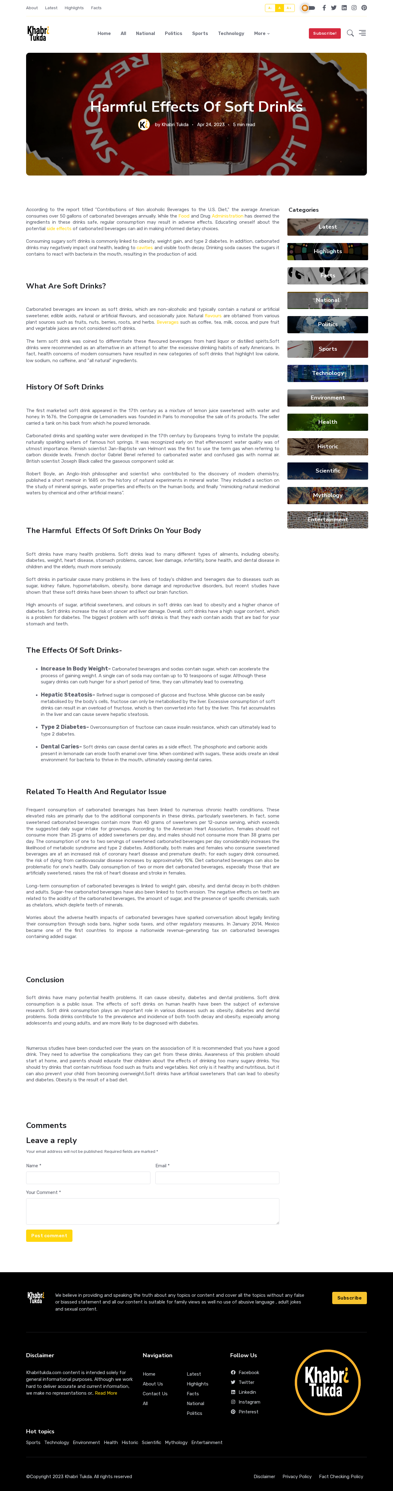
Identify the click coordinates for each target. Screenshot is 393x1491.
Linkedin (247, 1392)
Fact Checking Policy (341, 1476)
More (260, 33)
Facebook (249, 1372)
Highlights (74, 8)
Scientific (328, 471)
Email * (162, 1165)
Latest (51, 8)
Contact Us (155, 1393)
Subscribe (349, 1298)
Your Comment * (43, 1192)
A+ (289, 8)
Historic (327, 446)
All (123, 33)
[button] (350, 33)
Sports (200, 33)
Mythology (328, 495)
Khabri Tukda (175, 124)
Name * (33, 1165)
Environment (328, 398)
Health (327, 422)
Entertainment (328, 519)
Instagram (249, 1402)
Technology (231, 33)
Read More (106, 1393)
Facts (96, 8)
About (32, 8)
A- (270, 8)
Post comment (49, 1235)
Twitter (246, 1382)
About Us (153, 1384)
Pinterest (249, 1412)
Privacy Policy (297, 1476)
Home (104, 33)
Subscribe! (325, 33)
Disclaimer (264, 1476)
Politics (173, 33)
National (145, 33)
